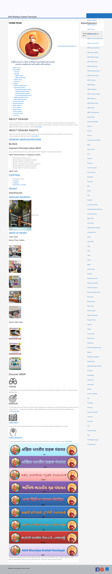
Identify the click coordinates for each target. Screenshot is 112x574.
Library (89, 237)
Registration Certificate (93, 356)
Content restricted (92, 167)
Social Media (90, 375)
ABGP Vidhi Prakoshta (93, 112)
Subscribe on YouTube (19, 185)
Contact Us (16, 115)
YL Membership (91, 444)
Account (89, 130)
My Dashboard (91, 301)
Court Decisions (91, 172)
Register (89, 352)
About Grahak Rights (92, 121)
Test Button (90, 403)
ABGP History (90, 29)
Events (89, 190)
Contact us (90, 163)
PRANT (13, 188)
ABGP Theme (90, 107)
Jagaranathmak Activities (93, 227)
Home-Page (90, 223)
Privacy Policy (90, 333)
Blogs (88, 144)
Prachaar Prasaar (18, 113)
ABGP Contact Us (92, 24)
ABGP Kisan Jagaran (92, 52)
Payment (89, 324)
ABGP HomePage (92, 34)
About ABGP (16, 69)
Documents (90, 181)
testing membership (92, 412)
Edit (88, 186)
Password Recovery (92, 315)
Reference (17, 81)
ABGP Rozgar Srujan (92, 103)
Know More (39, 127)
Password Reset (91, 320)
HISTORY (13, 422)
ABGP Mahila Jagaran (93, 57)
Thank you (90, 416)
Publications (90, 343)
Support (89, 389)
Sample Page (90, 361)
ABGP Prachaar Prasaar (93, 94)
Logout (89, 260)
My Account (90, 296)
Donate (71, 46)
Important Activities (19, 87)
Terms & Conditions (92, 393)
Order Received (91, 310)
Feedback (89, 200)
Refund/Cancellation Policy (94, 347)
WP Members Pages (92, 439)
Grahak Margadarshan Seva (94, 209)
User (88, 435)
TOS (88, 426)
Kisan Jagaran (17, 107)
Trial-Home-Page (91, 430)
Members (89, 273)
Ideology (16, 73)
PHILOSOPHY (16, 437)
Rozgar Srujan (17, 109)
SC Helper (90, 370)
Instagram (16, 183)
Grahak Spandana (92, 213)
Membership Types (92, 287)
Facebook (16, 181)
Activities (15, 83)
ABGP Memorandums (93, 75)
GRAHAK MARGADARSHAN (25, 139)
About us (89, 126)
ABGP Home (16, 68)
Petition (89, 329)
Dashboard (90, 177)
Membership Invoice (92, 278)
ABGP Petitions (91, 84)
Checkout (89, 158)
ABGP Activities (91, 15)
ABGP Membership (92, 66)
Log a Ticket (90, 241)
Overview (17, 71)
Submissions (90, 379)
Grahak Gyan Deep (92, 204)
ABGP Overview (91, 80)
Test (88, 398)
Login (88, 246)
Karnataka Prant (91, 232)
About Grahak (91, 117)
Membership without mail (93, 292)
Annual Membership (63, 46)
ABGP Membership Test (93, 71)
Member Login (91, 269)
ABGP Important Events (93, 47)
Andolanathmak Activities (93, 140)
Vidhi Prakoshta (17, 111)
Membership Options (92, 283)
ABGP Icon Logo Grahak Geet (95, 38)
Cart (88, 154)
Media (89, 264)
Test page (89, 407)
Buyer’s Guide (91, 149)
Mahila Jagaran (17, 105)
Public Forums (91, 338)
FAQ (88, 195)
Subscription (90, 384)
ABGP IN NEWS (18, 233)
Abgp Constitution (92, 20)
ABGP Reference (91, 98)
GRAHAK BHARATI (19, 197)
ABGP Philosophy (91, 89)
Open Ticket (90, 306)
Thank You (90, 421)
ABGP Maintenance (92, 61)
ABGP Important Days (93, 43)
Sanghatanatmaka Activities (94, 366)
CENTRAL (14, 175)
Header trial (90, 218)
